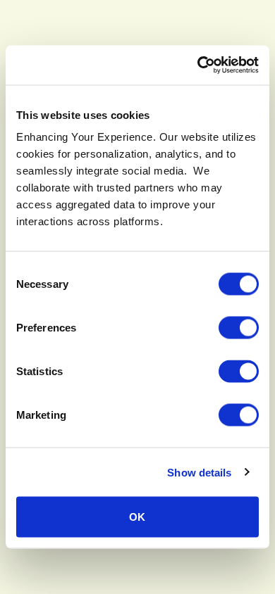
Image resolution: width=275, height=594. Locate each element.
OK (137, 517)
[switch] (239, 328)
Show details (199, 472)
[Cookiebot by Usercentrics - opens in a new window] (198, 65)
